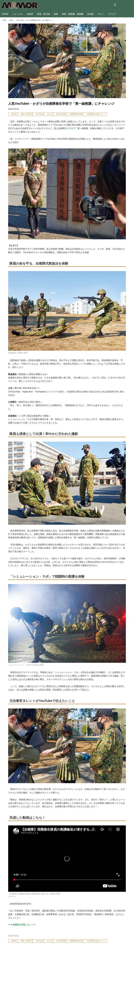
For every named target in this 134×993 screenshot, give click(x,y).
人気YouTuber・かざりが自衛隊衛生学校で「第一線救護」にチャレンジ (61, 103)
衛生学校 (69, 128)
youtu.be (12, 896)
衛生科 (47, 360)
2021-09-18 (13, 109)
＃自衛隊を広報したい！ (22, 924)
